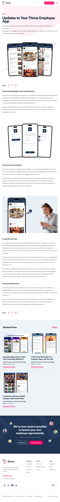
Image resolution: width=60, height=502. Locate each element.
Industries (28, 467)
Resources (52, 464)
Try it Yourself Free (36, 442)
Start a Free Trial (49, 3)
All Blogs (54, 327)
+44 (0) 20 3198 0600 (9, 478)
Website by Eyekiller (53, 496)
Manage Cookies (38, 496)
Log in (53, 485)
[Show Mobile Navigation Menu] (57, 3)
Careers (38, 469)
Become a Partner (40, 467)
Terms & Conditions (19, 496)
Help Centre (52, 469)
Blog (50, 467)
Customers (29, 469)
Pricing (28, 472)
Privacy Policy (29, 496)
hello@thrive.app (7, 475)
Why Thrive (39, 464)
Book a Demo (22, 442)
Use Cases (29, 464)
